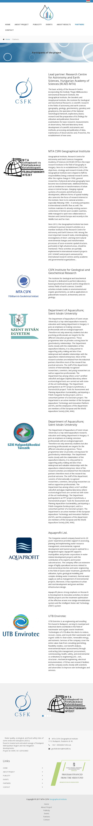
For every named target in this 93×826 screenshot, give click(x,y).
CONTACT (9, 30)
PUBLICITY (37, 24)
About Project (46, 807)
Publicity (46, 810)
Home (8, 39)
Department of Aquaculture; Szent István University (66, 311)
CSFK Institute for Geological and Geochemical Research (69, 271)
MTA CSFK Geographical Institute (69, 151)
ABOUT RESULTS (64, 24)
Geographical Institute (58, 799)
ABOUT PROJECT (9, 772)
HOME (7, 24)
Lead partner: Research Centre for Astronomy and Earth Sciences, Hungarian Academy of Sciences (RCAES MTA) (68, 79)
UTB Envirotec (57, 616)
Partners (7, 783)
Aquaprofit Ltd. (57, 532)
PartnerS (79, 24)
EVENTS (49, 24)
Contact (46, 820)
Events (46, 814)
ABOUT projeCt (22, 24)
